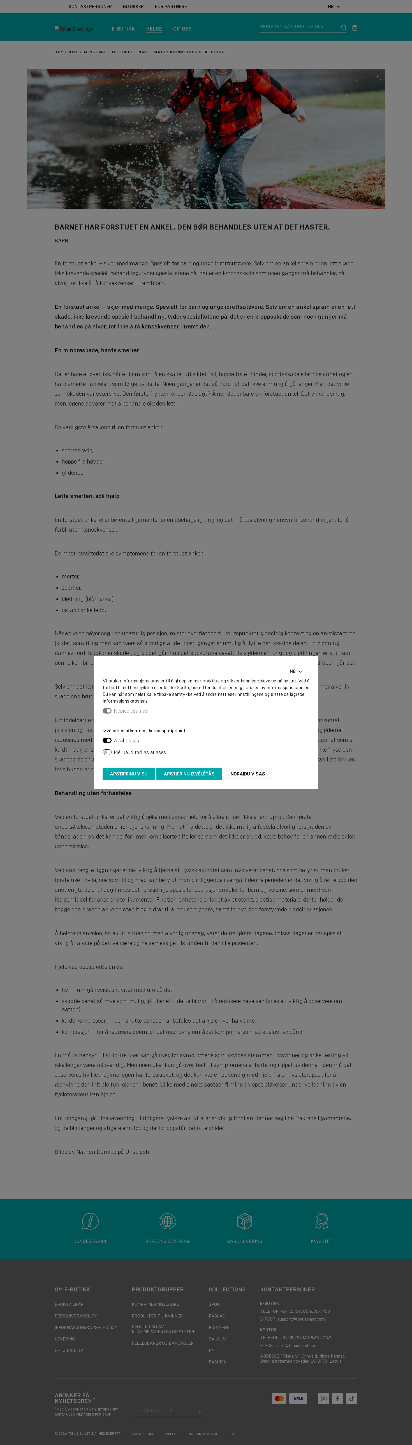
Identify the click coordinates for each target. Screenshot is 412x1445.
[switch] (107, 740)
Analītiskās (126, 741)
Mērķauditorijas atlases (140, 752)
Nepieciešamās (131, 711)
